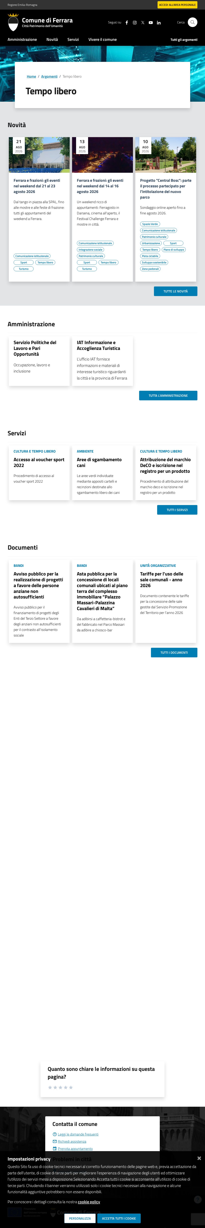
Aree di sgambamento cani (99, 462)
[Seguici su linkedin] (157, 22)
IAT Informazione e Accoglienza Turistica (98, 345)
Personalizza (80, 1218)
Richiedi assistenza (72, 1141)
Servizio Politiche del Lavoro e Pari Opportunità (35, 348)
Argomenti (49, 76)
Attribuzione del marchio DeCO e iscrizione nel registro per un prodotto (165, 465)
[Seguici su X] (141, 22)
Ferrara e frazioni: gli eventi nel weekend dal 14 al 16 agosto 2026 (100, 186)
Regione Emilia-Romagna (22, 5)
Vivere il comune (102, 39)
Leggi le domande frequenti (78, 1134)
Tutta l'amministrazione (168, 395)
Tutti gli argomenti (184, 39)
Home (31, 76)
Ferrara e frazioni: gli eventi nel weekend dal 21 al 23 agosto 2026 (37, 186)
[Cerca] (192, 22)
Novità (52, 39)
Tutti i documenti (174, 652)
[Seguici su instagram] (133, 22)
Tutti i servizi (177, 509)
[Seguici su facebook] (125, 22)
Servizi (73, 39)
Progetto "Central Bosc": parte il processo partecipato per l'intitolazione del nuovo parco (165, 189)
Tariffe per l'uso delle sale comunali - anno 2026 (161, 579)
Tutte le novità (176, 291)
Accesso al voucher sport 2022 (39, 462)
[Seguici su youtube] (149, 22)
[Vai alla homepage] (15, 22)
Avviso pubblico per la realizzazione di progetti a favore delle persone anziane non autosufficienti (38, 585)
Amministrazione (22, 39)
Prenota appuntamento (75, 1148)
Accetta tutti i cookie (119, 1218)
